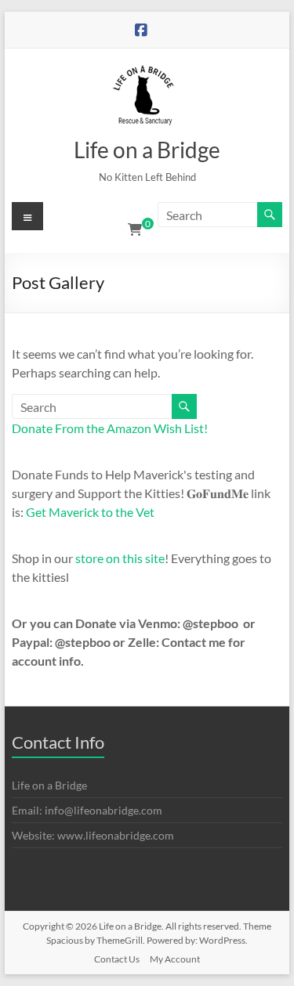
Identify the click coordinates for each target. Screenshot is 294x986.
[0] (135, 229)
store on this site (120, 558)
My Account (175, 959)
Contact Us (117, 959)
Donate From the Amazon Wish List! (110, 428)
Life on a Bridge (147, 149)
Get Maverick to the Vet (90, 511)
